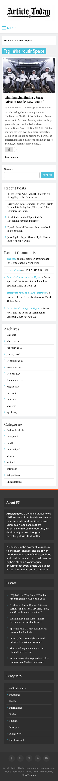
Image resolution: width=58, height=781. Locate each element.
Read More (10, 157)
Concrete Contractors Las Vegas (23, 277)
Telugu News (13, 475)
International (13, 449)
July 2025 (11, 392)
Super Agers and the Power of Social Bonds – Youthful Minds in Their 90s (28, 281)
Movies (10, 456)
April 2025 (12, 412)
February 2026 (14, 347)
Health (10, 443)
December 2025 (15, 360)
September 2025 (15, 380)
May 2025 (11, 405)
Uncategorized (14, 481)
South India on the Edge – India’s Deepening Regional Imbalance (24, 219)
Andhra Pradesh (15, 430)
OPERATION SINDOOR (37, 270)
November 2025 (15, 367)
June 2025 (12, 399)
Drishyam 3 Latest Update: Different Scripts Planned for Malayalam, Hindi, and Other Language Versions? (30, 207)
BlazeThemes (29, 775)
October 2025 (13, 373)
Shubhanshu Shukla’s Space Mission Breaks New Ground (24, 99)
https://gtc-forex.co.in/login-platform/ (27, 292)
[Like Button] (9, 149)
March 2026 (13, 341)
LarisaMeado (14, 270)
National (11, 462)
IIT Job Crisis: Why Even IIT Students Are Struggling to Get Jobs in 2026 (28, 195)
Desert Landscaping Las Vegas (23, 308)
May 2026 (11, 334)
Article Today (14, 107)
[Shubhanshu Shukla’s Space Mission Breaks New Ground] (29, 75)
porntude (11, 258)
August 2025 (13, 386)
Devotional (12, 436)
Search (8, 169)
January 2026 (13, 354)
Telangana (11, 89)
